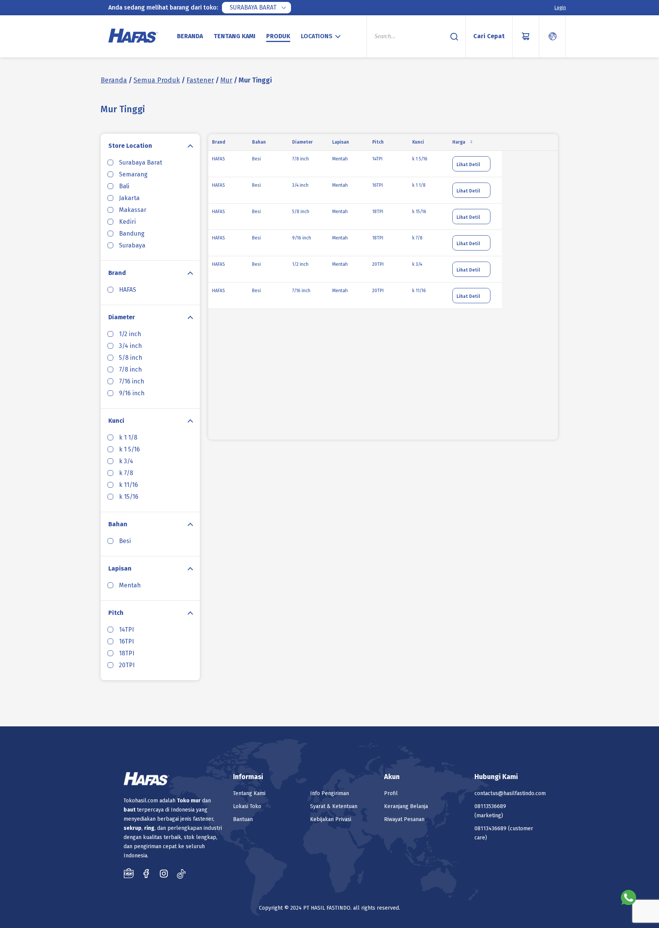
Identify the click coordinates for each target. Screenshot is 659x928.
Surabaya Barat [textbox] (253, 7)
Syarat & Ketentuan (333, 806)
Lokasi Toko (247, 806)
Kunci (116, 420)
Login (560, 7)
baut (129, 810)
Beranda (190, 36)
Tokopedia (129, 873)
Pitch (116, 612)
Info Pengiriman (329, 793)
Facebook (146, 873)
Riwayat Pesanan (404, 819)
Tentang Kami (235, 36)
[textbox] (321, 36)
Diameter (121, 317)
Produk (278, 36)
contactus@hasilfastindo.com (510, 793)
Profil (391, 793)
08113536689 (490, 806)
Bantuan (243, 819)
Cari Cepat (489, 36)
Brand (117, 272)
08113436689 (490, 828)
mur (196, 800)
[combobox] (256, 7)
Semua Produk (156, 80)
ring (149, 828)
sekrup (132, 828)
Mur (226, 80)
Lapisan (120, 568)
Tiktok (181, 873)
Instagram (164, 873)
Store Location (130, 145)
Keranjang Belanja (406, 806)
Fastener (200, 80)
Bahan (117, 524)
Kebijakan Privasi (330, 819)
